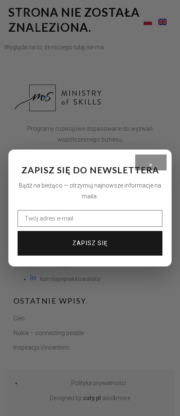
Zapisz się (90, 243)
